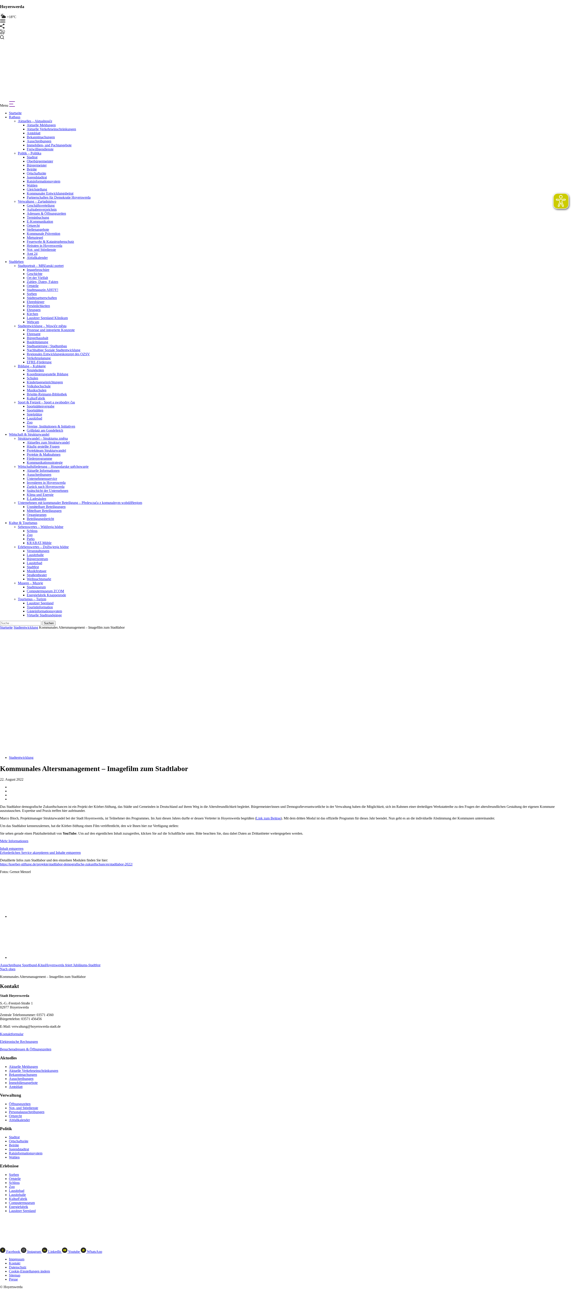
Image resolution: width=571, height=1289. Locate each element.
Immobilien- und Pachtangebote (49, 145)
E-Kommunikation (40, 221)
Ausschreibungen (39, 141)
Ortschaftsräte (36, 173)
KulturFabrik (36, 398)
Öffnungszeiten (20, 1104)
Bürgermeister (37, 165)
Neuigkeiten (35, 370)
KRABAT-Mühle (39, 543)
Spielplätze (34, 414)
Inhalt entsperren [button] (11, 848)
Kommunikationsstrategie (45, 462)
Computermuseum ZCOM (45, 591)
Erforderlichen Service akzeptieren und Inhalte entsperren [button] (40, 852)
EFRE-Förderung (39, 362)
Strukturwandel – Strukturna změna (43, 438)
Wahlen (32, 185)
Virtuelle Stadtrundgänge (44, 615)
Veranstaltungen (38, 551)
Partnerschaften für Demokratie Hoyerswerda (59, 197)
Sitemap (14, 1275)
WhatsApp (94, 1252)
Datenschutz (17, 1267)
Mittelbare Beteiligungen (44, 511)
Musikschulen (36, 390)
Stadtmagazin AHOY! (42, 290)
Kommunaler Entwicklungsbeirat (50, 193)
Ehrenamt (33, 334)
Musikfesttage (36, 571)
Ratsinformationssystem (43, 181)
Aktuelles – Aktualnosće (35, 121)
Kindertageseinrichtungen (45, 382)
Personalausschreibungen (26, 1112)
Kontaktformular (11, 1034)
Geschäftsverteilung (41, 205)
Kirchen (32, 314)
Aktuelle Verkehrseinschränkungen (51, 129)
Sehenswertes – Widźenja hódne (40, 527)
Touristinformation (40, 607)
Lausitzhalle (35, 555)
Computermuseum (22, 1203)
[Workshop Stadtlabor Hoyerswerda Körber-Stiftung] (39, 916)
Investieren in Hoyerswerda (46, 482)
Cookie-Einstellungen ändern (29, 1271)
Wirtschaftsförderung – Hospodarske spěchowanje (53, 466)
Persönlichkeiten (38, 306)
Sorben (32, 294)
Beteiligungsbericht (40, 519)
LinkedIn (54, 1252)
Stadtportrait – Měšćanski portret (41, 266)
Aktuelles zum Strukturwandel (48, 442)
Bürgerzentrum (37, 559)
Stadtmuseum (36, 587)
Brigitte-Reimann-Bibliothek (47, 394)
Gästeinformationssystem (44, 611)
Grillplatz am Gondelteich (45, 430)
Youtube (74, 1252)
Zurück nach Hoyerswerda (45, 487)
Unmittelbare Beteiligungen (46, 507)
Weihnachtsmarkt (39, 579)
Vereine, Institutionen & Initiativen (51, 426)
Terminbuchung (38, 217)
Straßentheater (37, 575)
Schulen (32, 378)
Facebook (13, 1252)
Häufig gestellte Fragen (43, 446)
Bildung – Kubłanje (32, 366)
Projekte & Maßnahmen (43, 454)
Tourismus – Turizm (32, 599)
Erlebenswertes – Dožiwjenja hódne (43, 547)
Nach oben (7, 969)
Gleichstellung (37, 189)
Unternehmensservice (42, 478)
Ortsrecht (33, 225)
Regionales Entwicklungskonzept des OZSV (58, 354)
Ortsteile (33, 286)
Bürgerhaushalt (37, 338)
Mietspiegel (35, 237)
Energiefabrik (18, 1207)
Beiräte (32, 169)
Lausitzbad (34, 418)
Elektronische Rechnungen (19, 1042)
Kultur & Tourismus (23, 523)
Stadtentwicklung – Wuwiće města (42, 326)
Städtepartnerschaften (42, 298)
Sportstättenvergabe (40, 406)
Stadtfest (33, 567)
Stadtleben (16, 262)
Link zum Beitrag (268, 818)
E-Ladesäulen (36, 499)
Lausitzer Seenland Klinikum (47, 318)
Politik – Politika (29, 153)
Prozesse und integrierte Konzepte (51, 330)
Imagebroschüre (38, 270)
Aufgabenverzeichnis (42, 209)
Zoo (30, 422)
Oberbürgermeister (40, 161)
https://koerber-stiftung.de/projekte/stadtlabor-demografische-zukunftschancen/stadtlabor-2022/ (66, 864)
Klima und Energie (40, 495)
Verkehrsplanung (39, 358)
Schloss (32, 531)
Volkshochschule (39, 386)
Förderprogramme (39, 458)
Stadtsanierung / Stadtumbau (47, 346)
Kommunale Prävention (43, 233)
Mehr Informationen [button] (14, 841)
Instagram (34, 1252)
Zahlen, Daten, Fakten (42, 282)
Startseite (15, 113)
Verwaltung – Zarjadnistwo (37, 201)
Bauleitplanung (37, 342)
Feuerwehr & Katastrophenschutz (50, 241)
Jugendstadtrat (37, 177)
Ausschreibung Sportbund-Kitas (22, 965)
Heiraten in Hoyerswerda (44, 245)
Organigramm (36, 515)
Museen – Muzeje (30, 583)
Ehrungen (34, 310)
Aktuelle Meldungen (41, 125)
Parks (31, 539)
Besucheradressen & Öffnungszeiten (25, 1049)
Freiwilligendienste (40, 149)
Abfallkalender (37, 258)
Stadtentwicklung (26, 627)
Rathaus (14, 117)
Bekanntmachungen (41, 137)
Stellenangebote (38, 229)
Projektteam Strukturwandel (46, 450)
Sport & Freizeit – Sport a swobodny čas (46, 402)
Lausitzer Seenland (40, 603)
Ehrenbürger (35, 302)
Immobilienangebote (23, 1083)
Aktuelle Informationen (43, 470)
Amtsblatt (33, 133)
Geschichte (34, 274)
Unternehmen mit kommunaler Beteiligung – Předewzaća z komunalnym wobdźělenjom (80, 503)
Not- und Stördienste (41, 250)
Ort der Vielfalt (37, 278)
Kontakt (14, 1263)
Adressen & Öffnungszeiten (46, 213)
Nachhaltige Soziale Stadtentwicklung (53, 350)
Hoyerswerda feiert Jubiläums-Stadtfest (72, 965)
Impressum (16, 1259)
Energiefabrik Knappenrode (46, 595)
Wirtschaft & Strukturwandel (29, 434)
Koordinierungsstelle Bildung (47, 374)
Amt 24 (32, 254)
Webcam (33, 322)
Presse (13, 1279)
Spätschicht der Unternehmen (47, 491)
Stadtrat (32, 157)
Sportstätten (35, 410)
